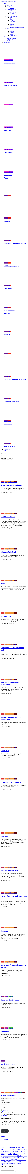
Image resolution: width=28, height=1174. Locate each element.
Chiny (11, 19)
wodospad (3, 1163)
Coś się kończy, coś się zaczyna (11, 266)
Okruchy (6, 195)
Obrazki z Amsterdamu (10, 1000)
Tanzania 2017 (23, 1160)
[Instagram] (5, 1115)
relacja (14, 1159)
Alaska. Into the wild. (9, 1095)
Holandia (12, 31)
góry (18, 1154)
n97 (22, 1156)
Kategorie (7, 449)
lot (10, 1156)
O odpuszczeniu (8, 288)
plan (7, 1160)
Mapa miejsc (10, 5)
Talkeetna (4, 931)
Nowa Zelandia (13, 14)
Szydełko (11, 60)
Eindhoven (5, 1031)
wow (7, 1163)
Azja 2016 (11, 1149)
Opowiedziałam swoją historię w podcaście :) (15, 243)
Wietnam (12, 25)
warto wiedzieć (14, 1161)
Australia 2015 (16, 1147)
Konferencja (7, 221)
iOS (24, 1154)
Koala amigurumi (8, 152)
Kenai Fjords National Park (11, 485)
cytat (22, 1149)
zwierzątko (4, 1165)
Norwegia (12, 32)
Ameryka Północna (11, 9)
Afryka (8, 6)
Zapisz (5, 1131)
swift (18, 1160)
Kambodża (12, 21)
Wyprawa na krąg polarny (11, 782)
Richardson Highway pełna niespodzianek (11, 683)
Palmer (3, 584)
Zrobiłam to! (7, 198)
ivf (26, 1154)
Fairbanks (4, 836)
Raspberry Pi (10, 39)
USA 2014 (7, 1162)
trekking (2, 1161)
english (12, 1151)
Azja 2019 (16, 1149)
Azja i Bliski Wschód (12, 16)
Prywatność (7, 450)
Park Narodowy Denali (9, 870)
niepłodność (5, 1157)
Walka (6, 178)
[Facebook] (4, 1115)
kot (1, 1156)
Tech (6, 36)
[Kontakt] (1, 1115)
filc (15, 1151)
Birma (11, 17)
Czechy (11, 30)
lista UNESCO (6, 1156)
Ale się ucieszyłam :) (8, 1064)
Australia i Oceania (11, 12)
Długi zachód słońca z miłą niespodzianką (11, 718)
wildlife (20, 1162)
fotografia (12, 1153)
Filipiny (11, 20)
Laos (11, 23)
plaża (9, 1160)
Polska (11, 34)
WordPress (9, 41)
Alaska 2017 (4, 1147)
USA (11, 10)
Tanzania (12, 8)
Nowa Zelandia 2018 (13, 1157)
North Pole (5, 751)
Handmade (7, 42)
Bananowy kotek (8, 130)
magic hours (14, 1156)
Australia (12, 13)
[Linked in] (6, 1115)
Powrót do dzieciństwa (9, 310)
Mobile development (11, 38)
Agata (2, 1111)
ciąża (20, 1149)
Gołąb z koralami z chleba (10, 85)
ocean (21, 1157)
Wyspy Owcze (13, 35)
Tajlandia (12, 24)
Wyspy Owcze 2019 (12, 1163)
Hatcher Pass (6, 616)
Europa (8, 28)
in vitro (21, 1154)
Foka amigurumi (8, 175)
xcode (20, 1163)
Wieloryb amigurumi (9, 107)
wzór (18, 1163)
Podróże (7, 3)
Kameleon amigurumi (9, 63)
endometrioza (7, 1151)
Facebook (3, 1136)
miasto (19, 1156)
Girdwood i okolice (8, 517)
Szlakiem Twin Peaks (9, 552)
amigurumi (10, 1147)
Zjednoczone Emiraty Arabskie (17, 27)
